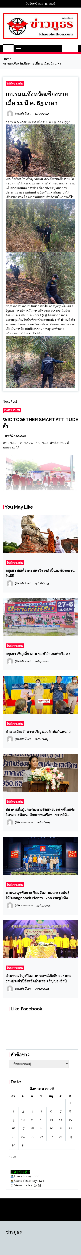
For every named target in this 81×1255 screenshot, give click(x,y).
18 (32, 1128)
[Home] (8, 48)
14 (60, 1120)
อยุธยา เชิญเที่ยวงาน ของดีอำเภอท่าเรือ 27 (38, 654)
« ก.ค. (12, 1156)
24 (23, 1137)
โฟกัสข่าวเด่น (15, 83)
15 (70, 1120)
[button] (66, 48)
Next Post (10, 401)
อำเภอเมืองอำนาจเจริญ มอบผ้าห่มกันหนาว (38, 731)
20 (51, 1128)
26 (42, 1137)
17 (22, 1128)
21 (60, 1128)
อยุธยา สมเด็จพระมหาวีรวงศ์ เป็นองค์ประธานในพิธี (40, 573)
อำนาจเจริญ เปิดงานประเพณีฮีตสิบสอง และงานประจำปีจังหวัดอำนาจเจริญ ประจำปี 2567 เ (38, 979)
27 (51, 1137)
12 (41, 1120)
